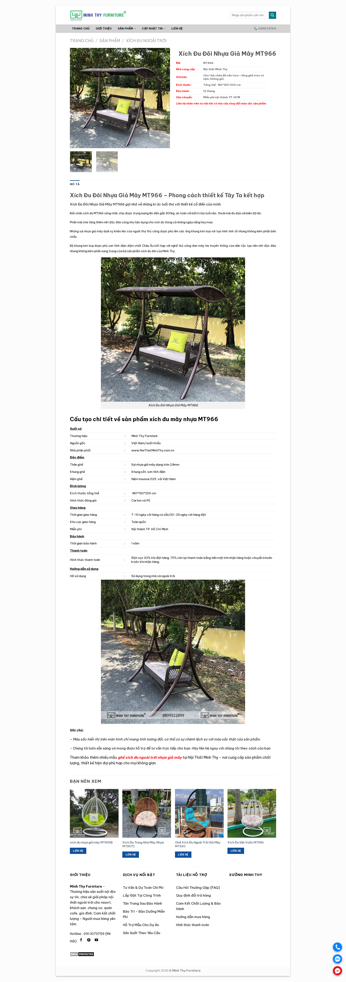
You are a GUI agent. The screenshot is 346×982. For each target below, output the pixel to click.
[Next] (163, 98)
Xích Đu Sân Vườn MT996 (245, 842)
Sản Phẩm (125, 28)
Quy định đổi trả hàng (193, 895)
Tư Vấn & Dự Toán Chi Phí (143, 887)
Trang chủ (81, 28)
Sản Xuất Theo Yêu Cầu (141, 933)
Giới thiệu (104, 28)
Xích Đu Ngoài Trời (146, 40)
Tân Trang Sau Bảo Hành (142, 903)
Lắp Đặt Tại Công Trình (142, 895)
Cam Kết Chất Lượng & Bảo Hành (198, 906)
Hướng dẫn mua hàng (193, 917)
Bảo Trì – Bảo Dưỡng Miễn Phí (144, 914)
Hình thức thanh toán (192, 925)
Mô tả (74, 184)
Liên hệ (177, 28)
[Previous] (76, 98)
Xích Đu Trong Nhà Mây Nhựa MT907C (143, 844)
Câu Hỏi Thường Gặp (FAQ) (198, 887)
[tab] (74, 184)
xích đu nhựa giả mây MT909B (91, 842)
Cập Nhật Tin (152, 28)
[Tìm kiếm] (272, 15)
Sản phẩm (110, 40)
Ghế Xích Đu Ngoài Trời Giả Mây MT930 (197, 844)
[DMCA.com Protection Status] (82, 954)
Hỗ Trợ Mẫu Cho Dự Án (141, 925)
